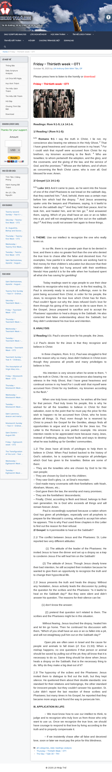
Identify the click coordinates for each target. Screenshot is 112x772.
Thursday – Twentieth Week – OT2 (13, 320)
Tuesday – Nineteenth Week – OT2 (14, 405)
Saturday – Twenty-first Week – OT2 (14, 221)
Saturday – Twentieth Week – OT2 (13, 302)
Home (5, 52)
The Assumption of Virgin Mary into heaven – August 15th (14, 368)
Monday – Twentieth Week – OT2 (14, 349)
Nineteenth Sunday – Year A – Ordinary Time (14, 424)
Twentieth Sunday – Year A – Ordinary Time (14, 358)
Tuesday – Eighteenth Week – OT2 (14, 471)
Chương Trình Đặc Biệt (49, 40)
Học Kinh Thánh (58, 34)
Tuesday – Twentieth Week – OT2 (13, 339)
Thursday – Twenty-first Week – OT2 (14, 237)
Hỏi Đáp (31, 40)
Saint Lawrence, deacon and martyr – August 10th (14, 415)
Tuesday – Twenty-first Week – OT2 (14, 253)
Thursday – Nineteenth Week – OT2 (14, 386)
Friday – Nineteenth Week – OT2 (14, 377)
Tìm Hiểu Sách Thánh (82, 34)
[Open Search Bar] (5, 47)
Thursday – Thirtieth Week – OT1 (51, 751)
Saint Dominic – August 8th (12, 433)
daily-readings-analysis (61, 748)
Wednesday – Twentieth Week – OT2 (13, 330)
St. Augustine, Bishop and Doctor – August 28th (14, 229)
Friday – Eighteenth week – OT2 (14, 443)
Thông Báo (10, 65)
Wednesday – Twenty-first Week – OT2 (14, 245)
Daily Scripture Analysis (15, 34)
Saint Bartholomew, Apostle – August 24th (14, 261)
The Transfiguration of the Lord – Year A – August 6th (14, 453)
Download (69, 40)
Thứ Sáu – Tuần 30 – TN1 (48, 754)
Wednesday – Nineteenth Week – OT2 (14, 396)
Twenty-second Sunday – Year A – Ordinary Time (13, 213)
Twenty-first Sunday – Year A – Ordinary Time (14, 292)
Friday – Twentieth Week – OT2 (13, 311)
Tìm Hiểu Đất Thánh (12, 40)
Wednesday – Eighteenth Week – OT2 (14, 462)
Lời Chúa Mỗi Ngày (38, 34)
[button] (108, 17)
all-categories (43, 748)
